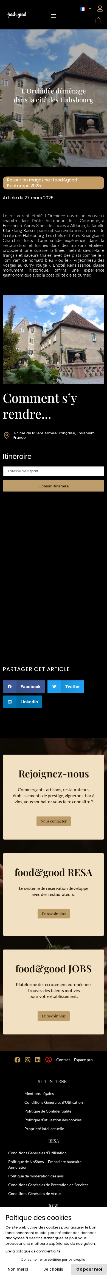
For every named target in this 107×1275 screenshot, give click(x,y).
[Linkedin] (38, 1060)
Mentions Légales (39, 1093)
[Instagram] (28, 1060)
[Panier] (98, 20)
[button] (53, 14)
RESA (53, 1141)
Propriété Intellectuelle (44, 1128)
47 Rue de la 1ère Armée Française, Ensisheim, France (54, 435)
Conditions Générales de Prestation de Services (48, 1184)
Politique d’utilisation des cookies (52, 1119)
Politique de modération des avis (36, 1176)
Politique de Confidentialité (47, 1111)
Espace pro (83, 1059)
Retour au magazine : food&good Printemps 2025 (42, 183)
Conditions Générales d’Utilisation (53, 1102)
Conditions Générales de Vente (34, 1193)
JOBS (53, 1205)
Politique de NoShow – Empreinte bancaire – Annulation (46, 1164)
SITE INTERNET (53, 1081)
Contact (63, 1059)
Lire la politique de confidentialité (32, 1251)
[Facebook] (18, 1060)
